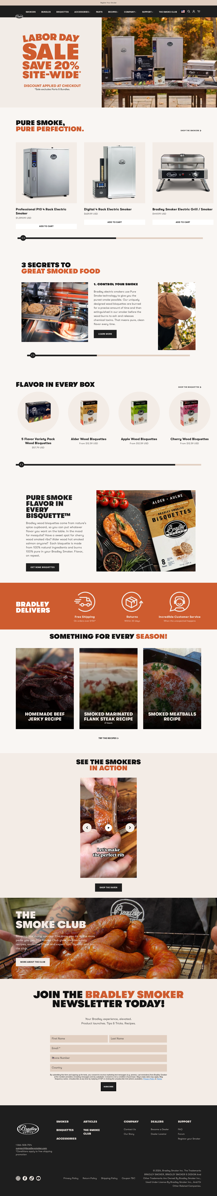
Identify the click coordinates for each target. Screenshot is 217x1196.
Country (90, 614)
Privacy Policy (106, 642)
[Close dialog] (132, 543)
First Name (92, 560)
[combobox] (91, 607)
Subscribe (108, 649)
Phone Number (95, 601)
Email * (89, 587)
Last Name (92, 574)
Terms (116, 642)
